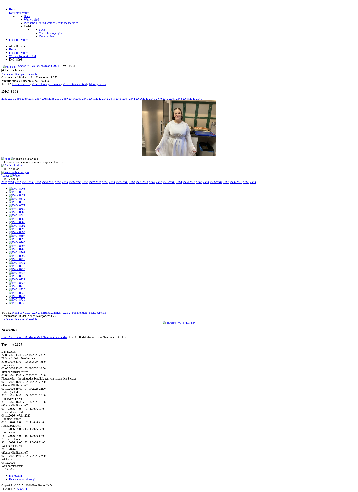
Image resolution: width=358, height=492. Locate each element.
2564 (179, 182)
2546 (152, 98)
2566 (206, 182)
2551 (4, 182)
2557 (85, 182)
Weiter (5, 175)
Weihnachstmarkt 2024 (45, 65)
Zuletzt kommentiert (75, 84)
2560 (125, 182)
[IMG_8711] (17, 259)
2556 (72, 182)
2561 (139, 182)
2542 (98, 98)
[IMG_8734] (17, 296)
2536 (18, 98)
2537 (31, 98)
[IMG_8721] (17, 279)
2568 (233, 182)
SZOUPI (21, 488)
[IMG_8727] (17, 282)
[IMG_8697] (17, 235)
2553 (31, 182)
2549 (192, 98)
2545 (139, 98)
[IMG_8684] (17, 215)
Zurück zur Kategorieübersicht (19, 74)
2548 (179, 98)
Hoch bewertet (21, 84)
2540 (72, 98)
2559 (112, 182)
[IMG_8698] (179, 155)
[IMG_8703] (17, 245)
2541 (85, 98)
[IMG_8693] (17, 228)
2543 (112, 98)
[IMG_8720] (17, 276)
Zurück (18, 165)
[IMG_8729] (17, 289)
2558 (98, 182)
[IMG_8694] (17, 232)
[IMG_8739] (17, 302)
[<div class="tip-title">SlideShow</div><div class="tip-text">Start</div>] (5, 158)
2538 (45, 98)
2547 (166, 98)
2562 (152, 182)
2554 (45, 182)
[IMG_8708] (17, 252)
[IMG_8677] (17, 205)
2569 (246, 182)
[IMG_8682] (17, 208)
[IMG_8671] (17, 195)
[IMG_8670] (17, 192)
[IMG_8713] (17, 265)
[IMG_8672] (17, 198)
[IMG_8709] (17, 255)
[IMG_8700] (17, 242)
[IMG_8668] (17, 188)
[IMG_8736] (17, 299)
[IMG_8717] (17, 272)
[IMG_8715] (17, 269)
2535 (4, 98)
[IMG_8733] (17, 292)
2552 (18, 182)
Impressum (15, 475)
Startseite (23, 65)
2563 (166, 182)
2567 (219, 182)
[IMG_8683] (17, 212)
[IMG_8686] (17, 222)
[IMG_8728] (17, 286)
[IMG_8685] (17, 218)
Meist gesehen (97, 84)
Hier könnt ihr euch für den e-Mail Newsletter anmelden (34, 337)
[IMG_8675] (17, 202)
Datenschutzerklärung (22, 479)
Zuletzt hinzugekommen (46, 84)
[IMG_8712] (17, 262)
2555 (58, 182)
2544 (125, 98)
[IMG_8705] (17, 249)
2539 (58, 98)
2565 (192, 182)
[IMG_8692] (17, 225)
